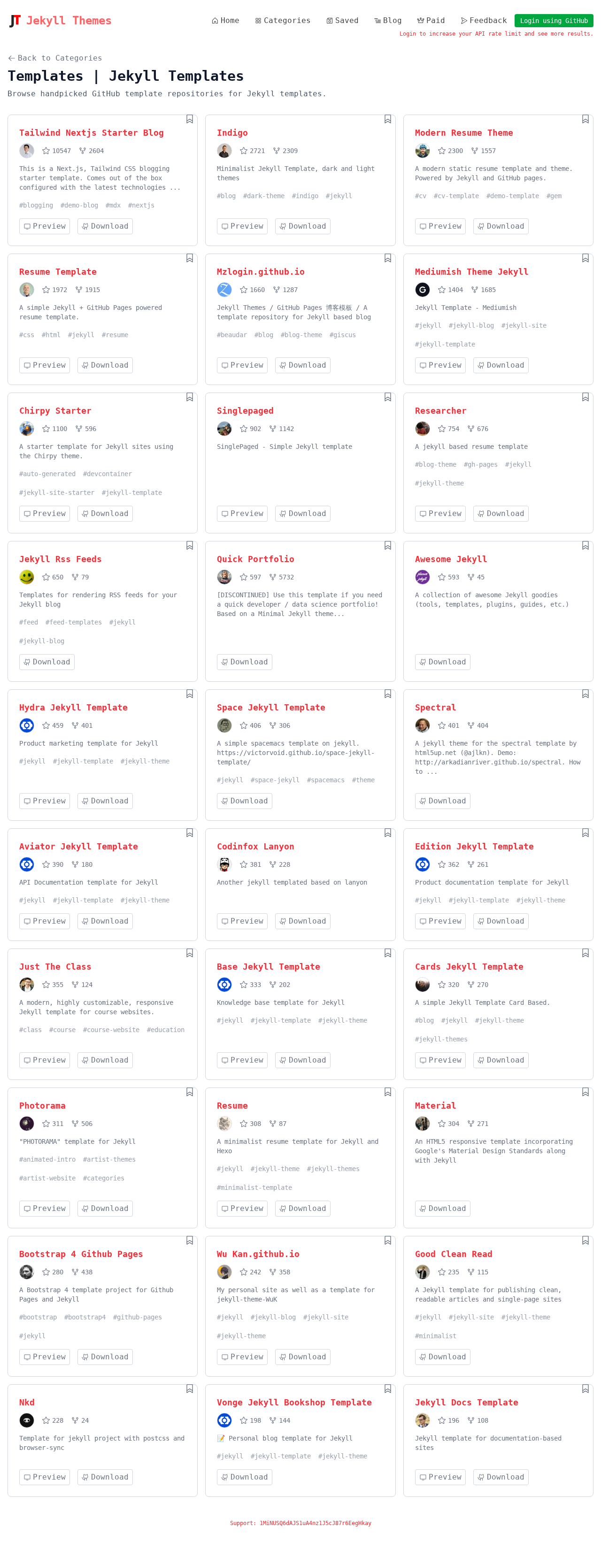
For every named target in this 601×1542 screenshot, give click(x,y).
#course (62, 1029)
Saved (347, 20)
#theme (363, 780)
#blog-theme (301, 335)
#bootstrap (38, 1317)
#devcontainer (107, 474)
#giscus (343, 335)
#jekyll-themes (441, 1039)
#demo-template (512, 196)
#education (166, 1029)
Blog (392, 20)
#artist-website (47, 1178)
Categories (287, 20)
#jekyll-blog (471, 325)
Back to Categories (60, 58)
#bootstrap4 (85, 1317)
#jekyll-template (445, 344)
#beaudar (232, 335)
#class (30, 1029)
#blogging (36, 205)
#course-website (111, 1029)
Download (110, 226)
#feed (28, 622)
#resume (115, 335)
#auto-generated (47, 474)
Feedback (488, 20)
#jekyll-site (524, 325)
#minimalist (435, 1336)
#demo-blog (79, 205)
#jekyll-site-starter (56, 492)
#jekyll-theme (439, 483)
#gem (554, 196)
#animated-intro (47, 1159)
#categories (103, 1178)
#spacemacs (326, 780)
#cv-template (456, 196)
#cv (420, 196)
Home (230, 20)
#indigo (305, 196)
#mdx (113, 205)
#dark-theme (264, 196)
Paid (435, 20)
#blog (226, 196)
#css (26, 335)
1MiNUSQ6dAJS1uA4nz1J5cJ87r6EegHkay (315, 1523)
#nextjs (141, 205)
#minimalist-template (254, 1187)
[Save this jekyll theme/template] (189, 118)
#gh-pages (481, 464)
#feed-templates (74, 622)
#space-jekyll (275, 780)
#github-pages (137, 1317)
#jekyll (339, 196)
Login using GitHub (554, 20)
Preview (49, 226)
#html (51, 335)
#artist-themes (109, 1159)
